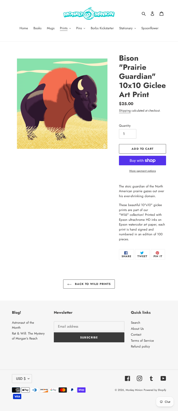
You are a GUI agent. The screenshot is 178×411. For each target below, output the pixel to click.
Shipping (125, 110)
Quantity (125, 125)
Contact (136, 334)
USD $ (21, 378)
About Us (137, 328)
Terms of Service (142, 340)
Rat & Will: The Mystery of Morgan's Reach (28, 336)
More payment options (142, 171)
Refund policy (140, 346)
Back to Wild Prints (92, 284)
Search (135, 322)
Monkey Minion (134, 390)
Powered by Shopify (155, 390)
